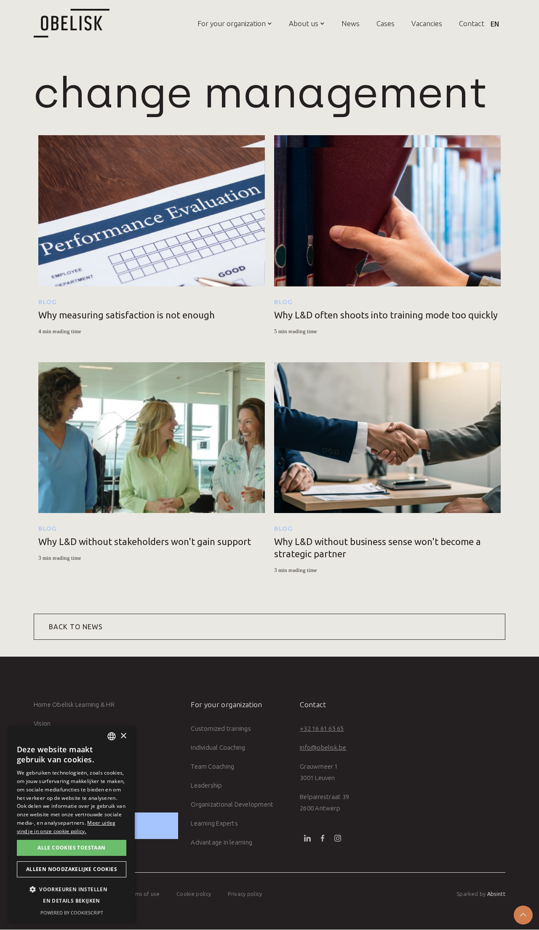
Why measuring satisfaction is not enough (126, 315)
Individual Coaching (218, 747)
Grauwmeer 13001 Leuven (319, 772)
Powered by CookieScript (71, 912)
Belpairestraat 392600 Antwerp (324, 802)
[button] (226, 23)
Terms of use (143, 894)
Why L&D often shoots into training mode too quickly (386, 315)
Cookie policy (193, 894)
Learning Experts (214, 823)
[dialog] (71, 824)
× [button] (123, 736)
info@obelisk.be (323, 747)
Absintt (496, 894)
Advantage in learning (221, 842)
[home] (71, 23)
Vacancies (426, 23)
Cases (385, 23)
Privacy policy (245, 894)
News (351, 23)
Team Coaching (212, 766)
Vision (42, 723)
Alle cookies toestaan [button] (71, 847)
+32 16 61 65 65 (322, 728)
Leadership (206, 785)
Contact (471, 23)
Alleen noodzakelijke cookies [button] (71, 869)
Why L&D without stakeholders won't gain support (144, 541)
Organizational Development (232, 804)
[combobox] (111, 736)
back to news (76, 627)
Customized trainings (221, 728)
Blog (47, 301)
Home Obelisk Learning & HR (74, 704)
